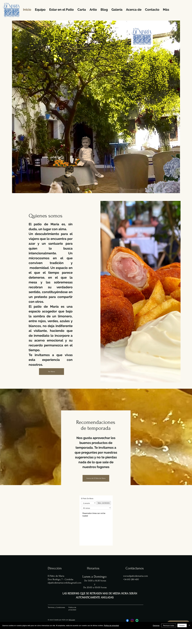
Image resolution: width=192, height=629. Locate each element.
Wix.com (72, 620)
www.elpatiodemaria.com (135, 576)
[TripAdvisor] (137, 620)
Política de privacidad (111, 625)
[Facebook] (127, 620)
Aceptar (182, 625)
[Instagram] (132, 620)
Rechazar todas (168, 625)
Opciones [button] (156, 625)
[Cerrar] (189, 625)
